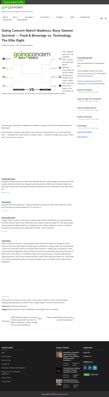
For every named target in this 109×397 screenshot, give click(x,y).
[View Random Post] (101, 18)
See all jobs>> (82, 137)
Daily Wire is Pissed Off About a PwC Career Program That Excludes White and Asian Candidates (71, 356)
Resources (22, 20)
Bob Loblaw (28, 45)
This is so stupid (51, 309)
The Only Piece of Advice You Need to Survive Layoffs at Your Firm (71, 370)
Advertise (7, 20)
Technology (40, 309)
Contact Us (5, 364)
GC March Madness (27, 309)
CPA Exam (44, 17)
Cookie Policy (6, 381)
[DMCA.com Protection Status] (91, 375)
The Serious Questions (18, 306)
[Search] (105, 18)
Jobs (72, 17)
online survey (4, 231)
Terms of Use (6, 360)
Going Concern (62, 394)
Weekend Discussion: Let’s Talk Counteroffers (71, 381)
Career (59, 17)
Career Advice (6, 356)
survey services (5, 210)
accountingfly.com (88, 81)
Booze (10, 309)
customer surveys (6, 296)
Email (16, 309)
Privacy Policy (6, 378)
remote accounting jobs (86, 73)
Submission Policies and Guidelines (13, 368)
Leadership (85, 17)
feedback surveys (5, 192)
